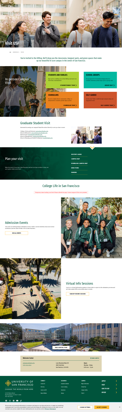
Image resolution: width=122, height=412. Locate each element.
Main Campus (95, 358)
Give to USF (105, 388)
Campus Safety (84, 390)
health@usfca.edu (48, 138)
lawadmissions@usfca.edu (35, 134)
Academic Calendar (65, 383)
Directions (75, 168)
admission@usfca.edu (29, 363)
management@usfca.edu (39, 136)
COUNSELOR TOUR (69, 105)
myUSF (104, 392)
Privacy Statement (50, 409)
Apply (104, 381)
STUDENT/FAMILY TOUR (67, 85)
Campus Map (75, 159)
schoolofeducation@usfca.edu (39, 133)
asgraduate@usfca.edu (42, 131)
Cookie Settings (85, 407)
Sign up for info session (77, 294)
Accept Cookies (102, 407)
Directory (43, 387)
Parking (74, 172)
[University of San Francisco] (19, 385)
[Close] (119, 407)
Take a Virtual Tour (61, 347)
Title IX (82, 393)
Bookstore (63, 390)
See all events (16, 233)
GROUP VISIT (109, 85)
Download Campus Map (79, 163)
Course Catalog (64, 387)
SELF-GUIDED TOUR (107, 105)
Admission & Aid (16, 52)
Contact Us (43, 383)
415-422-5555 (9, 396)
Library (62, 393)
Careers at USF (44, 390)
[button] (61, 337)
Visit (103, 385)
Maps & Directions (85, 383)
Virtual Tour (83, 387)
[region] (61, 407)
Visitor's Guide (76, 154)
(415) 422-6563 (27, 365)
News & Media (44, 393)
